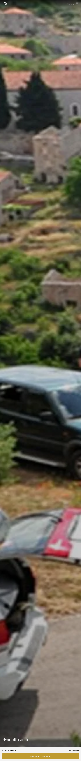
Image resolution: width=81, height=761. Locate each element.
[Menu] (77, 3)
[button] (5, 3)
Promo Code (74, 750)
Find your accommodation (40, 756)
